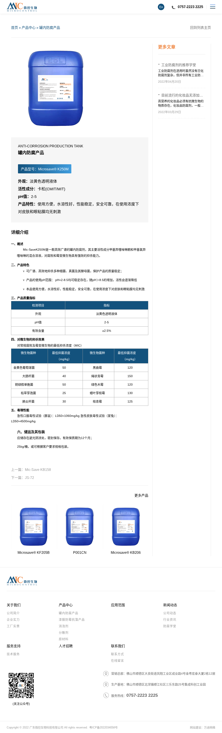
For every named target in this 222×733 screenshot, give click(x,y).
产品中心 (29, 28)
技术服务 (13, 654)
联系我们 (118, 646)
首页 (14, 28)
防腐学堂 (169, 626)
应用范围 (118, 605)
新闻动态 (170, 605)
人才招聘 (66, 646)
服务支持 (14, 646)
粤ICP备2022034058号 (103, 727)
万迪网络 (209, 727)
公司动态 (169, 613)
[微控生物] (22, 7)
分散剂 (64, 632)
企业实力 (13, 619)
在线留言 (117, 660)
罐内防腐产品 (49, 28)
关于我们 (14, 605)
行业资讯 (169, 619)
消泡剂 (64, 626)
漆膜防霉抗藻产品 (72, 619)
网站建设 (195, 727)
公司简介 (13, 613)
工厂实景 (13, 626)
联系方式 (117, 654)
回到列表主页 (200, 28)
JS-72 (29, 478)
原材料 (64, 639)
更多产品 (141, 495)
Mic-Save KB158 (38, 470)
